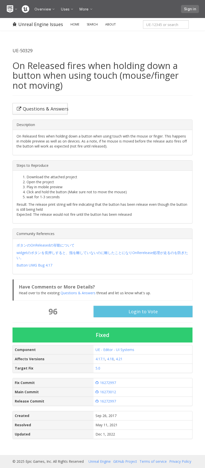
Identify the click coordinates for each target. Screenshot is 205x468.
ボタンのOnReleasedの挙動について (45, 245)
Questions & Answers (78, 292)
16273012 (108, 392)
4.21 (119, 358)
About (110, 24)
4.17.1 (100, 358)
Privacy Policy (180, 461)
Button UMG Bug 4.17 (34, 265)
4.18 (110, 358)
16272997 (108, 382)
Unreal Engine (99, 461)
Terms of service (153, 461)
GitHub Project (125, 461)
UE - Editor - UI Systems (115, 349)
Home (74, 24)
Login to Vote (143, 311)
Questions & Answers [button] (45, 109)
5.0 (98, 368)
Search (92, 24)
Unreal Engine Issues (40, 24)
